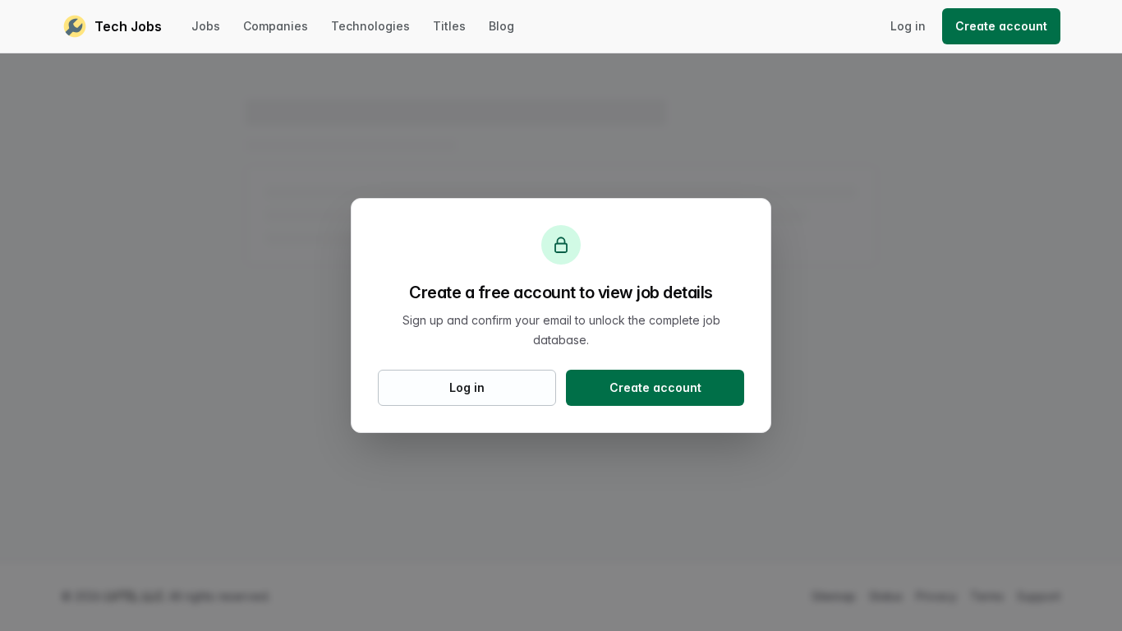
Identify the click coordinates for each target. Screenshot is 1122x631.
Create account (1001, 26)
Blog (501, 26)
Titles (449, 26)
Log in (908, 26)
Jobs (205, 26)
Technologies (370, 26)
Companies (275, 26)
